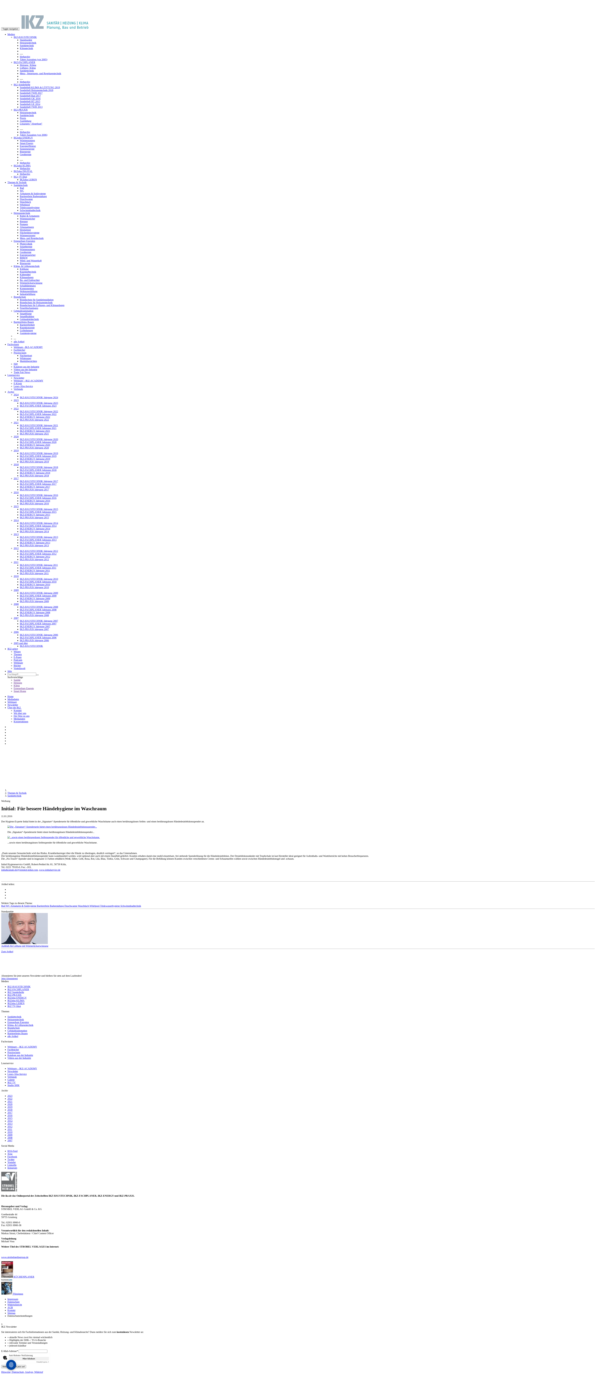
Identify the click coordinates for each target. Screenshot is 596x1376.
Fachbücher (19, 350)
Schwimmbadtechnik (30, 210)
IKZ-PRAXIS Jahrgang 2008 (34, 615)
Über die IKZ (14, 707)
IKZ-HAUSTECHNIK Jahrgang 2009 (39, 593)
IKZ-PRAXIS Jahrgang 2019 (34, 461)
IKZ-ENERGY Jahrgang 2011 (35, 570)
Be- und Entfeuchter (30, 280)
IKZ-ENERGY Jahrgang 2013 (35, 542)
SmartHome (26, 313)
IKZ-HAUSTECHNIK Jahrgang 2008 (39, 607)
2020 (16, 436)
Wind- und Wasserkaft (31, 260)
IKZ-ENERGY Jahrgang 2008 (35, 612)
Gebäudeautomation (23, 311)
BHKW (24, 257)
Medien (11, 34)
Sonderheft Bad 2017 (30, 95)
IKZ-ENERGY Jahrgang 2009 (35, 598)
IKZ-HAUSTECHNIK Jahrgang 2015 (39, 509)
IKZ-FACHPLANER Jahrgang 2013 (38, 540)
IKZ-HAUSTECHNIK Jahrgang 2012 (39, 551)
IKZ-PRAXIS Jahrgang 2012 (34, 559)
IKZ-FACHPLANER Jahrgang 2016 (38, 498)
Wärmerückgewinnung (31, 283)
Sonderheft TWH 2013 (31, 107)
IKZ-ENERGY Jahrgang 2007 (35, 626)
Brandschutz (20, 297)
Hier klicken (29, 1358)
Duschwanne (26, 199)
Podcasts (18, 660)
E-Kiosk (18, 383)
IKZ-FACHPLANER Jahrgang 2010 (38, 581)
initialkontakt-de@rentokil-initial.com (19, 870)
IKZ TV (11, 1082)
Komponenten (27, 288)
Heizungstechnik (28, 42)
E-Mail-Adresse (9, 1351)
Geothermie (25, 154)
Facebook (12, 1156)
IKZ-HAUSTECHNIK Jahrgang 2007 (39, 621)
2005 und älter (21, 643)
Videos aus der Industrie (25, 369)
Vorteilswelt (19, 668)
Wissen (17, 651)
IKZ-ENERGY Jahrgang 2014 (35, 528)
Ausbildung (25, 121)
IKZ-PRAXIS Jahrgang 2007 (34, 629)
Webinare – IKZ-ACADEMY (28, 380)
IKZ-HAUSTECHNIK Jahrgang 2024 (39, 397)
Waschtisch (25, 202)
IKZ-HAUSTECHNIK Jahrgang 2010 (39, 579)
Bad (22, 188)
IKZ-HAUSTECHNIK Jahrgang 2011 (39, 565)
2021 (16, 422)
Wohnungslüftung (28, 291)
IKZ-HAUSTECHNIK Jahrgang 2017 (39, 481)
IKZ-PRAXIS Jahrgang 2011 (34, 573)
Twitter (10, 1159)
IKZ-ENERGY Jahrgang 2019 (35, 459)
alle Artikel (19, 341)
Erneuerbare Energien (24, 241)
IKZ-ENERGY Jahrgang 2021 (35, 431)
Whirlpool (25, 204)
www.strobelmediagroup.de (14, 1257)
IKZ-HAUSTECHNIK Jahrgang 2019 (39, 453)
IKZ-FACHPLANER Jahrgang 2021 (38, 428)
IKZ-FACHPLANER (24, 62)
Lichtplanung (26, 330)
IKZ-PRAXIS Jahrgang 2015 (34, 517)
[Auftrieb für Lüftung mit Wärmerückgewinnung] (298, 929)
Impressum (12, 1299)
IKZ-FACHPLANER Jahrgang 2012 (38, 554)
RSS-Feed (12, 1151)
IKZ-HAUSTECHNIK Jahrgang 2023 (39, 403)
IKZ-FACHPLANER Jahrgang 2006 (38, 637)
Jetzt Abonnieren (9, 978)
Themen (18, 654)
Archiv (10, 392)
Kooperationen (21, 721)
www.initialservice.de (49, 870)
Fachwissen (13, 344)
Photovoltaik (26, 244)
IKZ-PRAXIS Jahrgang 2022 (34, 419)
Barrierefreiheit (27, 325)
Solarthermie (26, 246)
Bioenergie (25, 151)
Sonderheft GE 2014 (30, 104)
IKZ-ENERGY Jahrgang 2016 (35, 500)
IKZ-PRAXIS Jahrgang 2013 (34, 545)
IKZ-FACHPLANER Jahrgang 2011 (38, 568)
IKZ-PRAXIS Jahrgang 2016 (34, 503)
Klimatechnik (26, 48)
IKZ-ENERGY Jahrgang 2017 (35, 487)
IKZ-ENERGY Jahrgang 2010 (35, 584)
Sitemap (11, 1313)
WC (22, 190)
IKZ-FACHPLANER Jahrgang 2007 (38, 623)
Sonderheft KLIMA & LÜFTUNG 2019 (40, 87)
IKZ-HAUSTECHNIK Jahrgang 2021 (39, 425)
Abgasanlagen (27, 227)
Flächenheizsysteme (29, 232)
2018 (16, 464)
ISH (16, 364)
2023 (16, 400)
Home (10, 696)
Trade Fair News (22, 372)
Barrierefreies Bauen (24, 322)
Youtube (11, 1162)
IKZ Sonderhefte (22, 84)
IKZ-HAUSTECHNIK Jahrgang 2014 (39, 523)
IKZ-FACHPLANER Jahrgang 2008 (38, 609)
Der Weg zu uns (21, 716)
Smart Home (20, 691)
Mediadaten (13, 699)
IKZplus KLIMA (22, 165)
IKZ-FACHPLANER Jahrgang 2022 (38, 414)
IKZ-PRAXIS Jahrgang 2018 (34, 475)
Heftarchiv (25, 56)
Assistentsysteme (28, 333)
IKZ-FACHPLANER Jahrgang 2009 (38, 595)
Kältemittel (25, 274)
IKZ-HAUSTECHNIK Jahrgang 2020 (39, 439)
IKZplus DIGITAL (23, 171)
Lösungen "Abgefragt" (31, 123)
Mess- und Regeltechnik (32, 238)
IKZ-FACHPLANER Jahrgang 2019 (38, 456)
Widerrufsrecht (14, 1304)
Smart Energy (26, 143)
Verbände (18, 389)
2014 (16, 520)
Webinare (18, 662)
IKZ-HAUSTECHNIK (25, 37)
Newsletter (19, 378)
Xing (9, 1154)
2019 (16, 450)
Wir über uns (20, 713)
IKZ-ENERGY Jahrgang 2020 (35, 445)
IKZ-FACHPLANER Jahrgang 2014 (38, 526)
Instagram (12, 1168)
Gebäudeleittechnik (29, 319)
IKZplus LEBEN (28, 179)
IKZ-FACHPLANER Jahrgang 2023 (38, 406)
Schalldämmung (28, 285)
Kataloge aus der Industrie (26, 366)
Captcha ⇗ (42, 1362)
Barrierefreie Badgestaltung (33, 196)
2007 (16, 618)
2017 (16, 478)
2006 (16, 632)
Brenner (24, 221)
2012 (16, 548)
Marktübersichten (28, 361)
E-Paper (18, 657)
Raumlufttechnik (28, 271)
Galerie (11, 1079)
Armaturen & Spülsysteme (33, 193)
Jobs (9, 671)
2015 (16, 506)
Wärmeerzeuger (27, 235)
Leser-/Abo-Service (23, 386)
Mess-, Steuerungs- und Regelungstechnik (40, 73)
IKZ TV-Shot (20, 176)
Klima (17, 685)
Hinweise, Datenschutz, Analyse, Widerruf (22, 1372)
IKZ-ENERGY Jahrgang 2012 (35, 556)
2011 (16, 562)
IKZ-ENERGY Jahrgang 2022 (35, 417)
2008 (16, 604)
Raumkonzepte (27, 327)
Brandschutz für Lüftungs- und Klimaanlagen (42, 305)
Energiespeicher (28, 255)
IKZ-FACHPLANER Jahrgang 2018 (38, 470)
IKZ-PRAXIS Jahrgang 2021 (34, 433)
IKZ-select (12, 649)
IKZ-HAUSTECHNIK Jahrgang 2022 (39, 411)
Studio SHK (13, 1085)
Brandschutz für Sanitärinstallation (37, 299)
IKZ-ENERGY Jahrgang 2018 (35, 473)
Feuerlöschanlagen (29, 308)
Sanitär (17, 680)
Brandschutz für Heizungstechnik (36, 302)
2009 (16, 590)
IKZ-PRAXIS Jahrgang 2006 (34, 640)
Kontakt (18, 710)
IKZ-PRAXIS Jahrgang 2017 (34, 489)
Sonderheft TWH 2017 (31, 93)
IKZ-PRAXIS (21, 109)
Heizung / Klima (28, 65)
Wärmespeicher (27, 218)
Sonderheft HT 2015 (30, 101)
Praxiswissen (20, 352)
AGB (10, 1307)
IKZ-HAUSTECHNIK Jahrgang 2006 (39, 635)
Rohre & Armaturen (29, 216)
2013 (16, 534)
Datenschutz (13, 1302)
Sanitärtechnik (27, 45)
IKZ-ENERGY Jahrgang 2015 (35, 514)
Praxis (23, 118)
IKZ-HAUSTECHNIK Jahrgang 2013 (39, 537)
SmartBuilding (27, 316)
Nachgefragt (26, 355)
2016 (16, 492)
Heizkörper (25, 230)
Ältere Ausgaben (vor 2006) (33, 135)
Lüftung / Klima (28, 68)
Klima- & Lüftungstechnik (27, 266)
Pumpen (24, 224)
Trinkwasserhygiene (30, 207)
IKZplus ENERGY (23, 137)
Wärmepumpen (27, 140)
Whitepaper (25, 358)
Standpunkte (26, 40)
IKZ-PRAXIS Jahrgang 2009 (34, 601)
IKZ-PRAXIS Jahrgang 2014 (34, 531)
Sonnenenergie (27, 149)
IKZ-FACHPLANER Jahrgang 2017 (38, 484)
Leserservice (13, 375)
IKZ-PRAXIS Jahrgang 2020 (34, 447)
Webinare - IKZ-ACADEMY (28, 347)
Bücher (17, 665)
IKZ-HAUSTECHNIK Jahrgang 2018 (39, 467)
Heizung (18, 682)
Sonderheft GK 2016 (30, 98)
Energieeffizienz (28, 146)
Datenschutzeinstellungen (19, 1316)
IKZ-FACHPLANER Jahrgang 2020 (38, 442)
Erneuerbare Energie (24, 688)
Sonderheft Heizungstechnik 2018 (36, 90)
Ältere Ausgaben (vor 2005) (33, 59)
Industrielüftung (27, 294)
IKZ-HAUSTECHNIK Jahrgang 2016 (39, 495)
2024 (16, 394)
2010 (16, 576)
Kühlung (24, 269)
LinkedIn (11, 1165)
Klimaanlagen (27, 277)
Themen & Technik (17, 182)
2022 (16, 408)
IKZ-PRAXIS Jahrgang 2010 (34, 587)
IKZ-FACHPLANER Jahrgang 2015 (38, 512)
